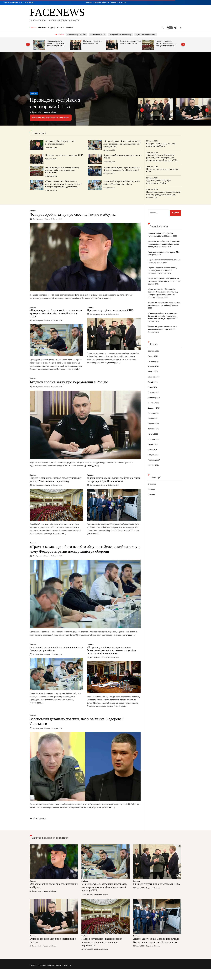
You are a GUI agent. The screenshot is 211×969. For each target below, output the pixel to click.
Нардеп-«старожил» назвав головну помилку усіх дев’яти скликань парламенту (130, 44)
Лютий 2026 (153, 382)
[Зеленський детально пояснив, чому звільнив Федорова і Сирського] (85, 766)
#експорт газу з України (76, 35)
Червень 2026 (153, 361)
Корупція (105, 2)
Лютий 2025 (153, 444)
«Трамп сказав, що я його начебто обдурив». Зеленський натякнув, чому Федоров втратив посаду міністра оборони (63, 185)
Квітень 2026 (153, 372)
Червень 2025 (153, 424)
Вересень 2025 (154, 408)
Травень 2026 (153, 366)
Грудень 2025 (153, 392)
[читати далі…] (104, 298)
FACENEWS (57, 12)
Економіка (97, 2)
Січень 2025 (152, 450)
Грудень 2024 (153, 455)
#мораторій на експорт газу (120, 35)
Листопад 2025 (154, 398)
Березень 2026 (153, 377)
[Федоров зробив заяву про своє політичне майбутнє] (85, 257)
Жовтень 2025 (153, 403)
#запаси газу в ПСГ (97, 35)
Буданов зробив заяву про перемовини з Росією (94, 42)
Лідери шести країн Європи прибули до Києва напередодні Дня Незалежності (165, 44)
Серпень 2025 (153, 413)
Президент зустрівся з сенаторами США (56, 42)
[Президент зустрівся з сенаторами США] (113, 334)
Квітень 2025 (153, 434)
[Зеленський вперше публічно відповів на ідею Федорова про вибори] (56, 674)
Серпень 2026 (153, 351)
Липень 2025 (153, 418)
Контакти (122, 2)
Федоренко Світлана (49, 112)
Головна (88, 2)
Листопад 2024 (154, 460)
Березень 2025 (153, 439)
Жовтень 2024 (153, 465)
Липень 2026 (153, 356)
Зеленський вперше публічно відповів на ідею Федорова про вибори (121, 182)
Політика (114, 2)
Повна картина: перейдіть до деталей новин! (50, 117)
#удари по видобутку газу (145, 35)
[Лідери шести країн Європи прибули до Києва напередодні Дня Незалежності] (113, 505)
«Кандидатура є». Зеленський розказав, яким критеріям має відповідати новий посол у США (122, 144)
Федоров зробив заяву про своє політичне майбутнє (60, 142)
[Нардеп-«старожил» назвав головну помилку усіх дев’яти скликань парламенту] (56, 505)
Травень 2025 (153, 429)
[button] (28, 44)
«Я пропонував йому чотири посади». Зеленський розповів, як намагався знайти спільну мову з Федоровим (111, 650)
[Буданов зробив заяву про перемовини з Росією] (85, 425)
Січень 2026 (152, 387)
